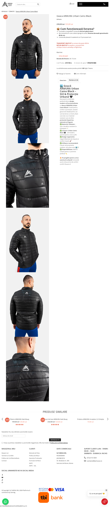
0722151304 (91, 458)
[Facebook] (2, 475)
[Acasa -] (7, 4)
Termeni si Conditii (7, 456)
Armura (59, 19)
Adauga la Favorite (64, 74)
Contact (4, 461)
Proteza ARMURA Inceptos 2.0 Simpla (90, 419)
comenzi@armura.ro (94, 461)
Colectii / (12, 11)
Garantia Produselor (35, 458)
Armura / (5, 11)
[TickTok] (2, 480)
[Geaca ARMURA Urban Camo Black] (27, 46)
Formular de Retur (35, 461)
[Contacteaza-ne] (104, 4)
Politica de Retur (34, 456)
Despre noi (5, 453)
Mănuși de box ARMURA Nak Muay (54, 419)
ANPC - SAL (32, 466)
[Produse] (81, 4)
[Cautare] (38, 4)
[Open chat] (104, 501)
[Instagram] (2, 482)
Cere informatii (81, 74)
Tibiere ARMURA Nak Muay (19, 419)
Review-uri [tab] (73, 80)
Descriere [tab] (63, 80)
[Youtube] (2, 477)
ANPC (31, 463)
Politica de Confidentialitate (59, 443)
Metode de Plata (34, 453)
